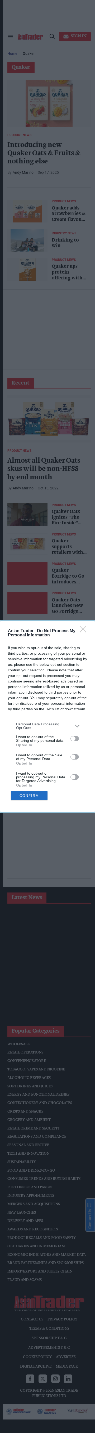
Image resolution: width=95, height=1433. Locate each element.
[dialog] (47, 716)
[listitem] (47, 726)
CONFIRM (29, 796)
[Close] (85, 631)
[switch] (74, 738)
